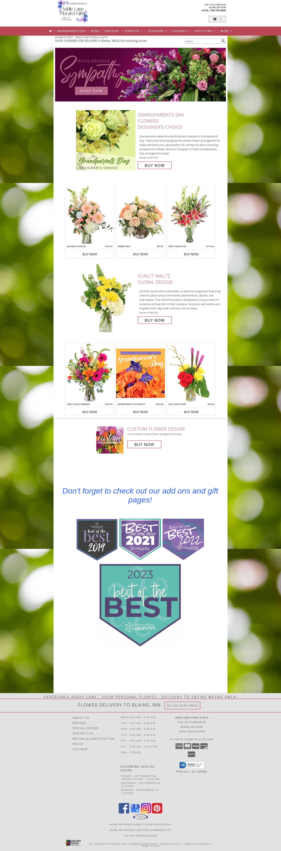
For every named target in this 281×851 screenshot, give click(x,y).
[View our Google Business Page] (135, 812)
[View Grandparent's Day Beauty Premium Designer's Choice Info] (140, 373)
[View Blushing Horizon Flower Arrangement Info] (89, 215)
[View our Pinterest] (157, 812)
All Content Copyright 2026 (108, 843)
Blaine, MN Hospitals (158, 824)
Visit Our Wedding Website (141, 835)
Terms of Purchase (197, 843)
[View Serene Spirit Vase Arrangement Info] (140, 215)
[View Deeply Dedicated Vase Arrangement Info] (191, 215)
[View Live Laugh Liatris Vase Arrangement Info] (191, 373)
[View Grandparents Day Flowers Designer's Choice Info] (106, 140)
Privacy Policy (171, 843)
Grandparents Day (71, 31)
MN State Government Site (154, 830)
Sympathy (132, 31)
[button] (217, 19)
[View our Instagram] (146, 812)
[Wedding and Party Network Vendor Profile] (140, 818)
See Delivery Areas (182, 705)
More (224, 31)
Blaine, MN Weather (122, 830)
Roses (95, 31)
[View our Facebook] (124, 812)
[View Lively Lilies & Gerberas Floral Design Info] (89, 373)
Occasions (156, 31)
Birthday (112, 31)
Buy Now (155, 165)
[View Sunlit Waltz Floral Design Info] (106, 298)
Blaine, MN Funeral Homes (125, 824)
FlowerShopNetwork (142, 843)
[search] (223, 41)
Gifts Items (203, 31)
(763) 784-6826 (218, 10)
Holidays (179, 31)
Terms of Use (151, 845)
